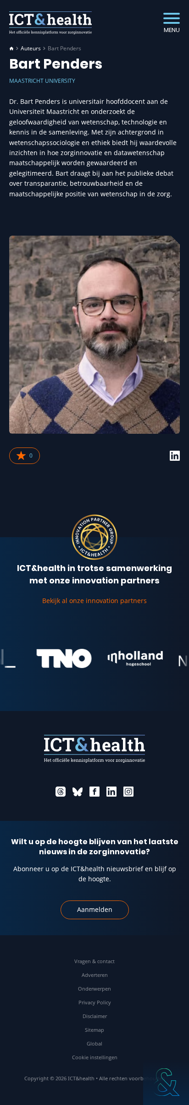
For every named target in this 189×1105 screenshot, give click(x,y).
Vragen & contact (94, 961)
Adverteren (95, 974)
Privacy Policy (94, 1002)
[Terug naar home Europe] (50, 22)
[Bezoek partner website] (58, 658)
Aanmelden (94, 909)
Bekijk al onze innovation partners (94, 600)
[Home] (11, 48)
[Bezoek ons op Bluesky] (77, 792)
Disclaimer (95, 1016)
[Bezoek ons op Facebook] (94, 792)
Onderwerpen (94, 988)
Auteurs (31, 48)
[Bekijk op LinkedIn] (175, 456)
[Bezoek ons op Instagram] (128, 792)
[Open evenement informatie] (166, 1082)
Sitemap (94, 1029)
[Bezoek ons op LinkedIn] (111, 792)
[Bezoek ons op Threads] (61, 792)
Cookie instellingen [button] (94, 1057)
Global (94, 1043)
